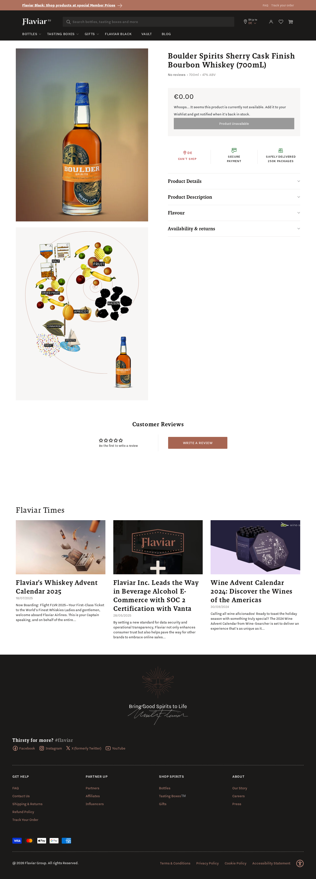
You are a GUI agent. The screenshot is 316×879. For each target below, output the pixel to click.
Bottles (29, 34)
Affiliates (93, 796)
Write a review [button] (198, 443)
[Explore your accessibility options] (300, 863)
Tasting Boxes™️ (172, 796)
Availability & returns (191, 229)
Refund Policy (23, 812)
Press (236, 804)
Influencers (95, 804)
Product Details (185, 181)
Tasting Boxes (61, 34)
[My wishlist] (281, 22)
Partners (92, 788)
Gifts (90, 34)
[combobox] (148, 22)
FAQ (265, 5)
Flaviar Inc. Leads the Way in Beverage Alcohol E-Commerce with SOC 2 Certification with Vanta (156, 595)
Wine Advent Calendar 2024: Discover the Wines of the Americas (251, 591)
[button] (291, 22)
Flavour (176, 213)
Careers (238, 796)
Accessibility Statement (271, 863)
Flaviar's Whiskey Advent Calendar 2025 (57, 587)
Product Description (190, 197)
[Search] (68, 22)
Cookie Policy (235, 863)
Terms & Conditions (175, 863)
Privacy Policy (207, 863)
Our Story (239, 788)
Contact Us (21, 796)
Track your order (282, 5)
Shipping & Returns (27, 804)
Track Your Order (25, 819)
